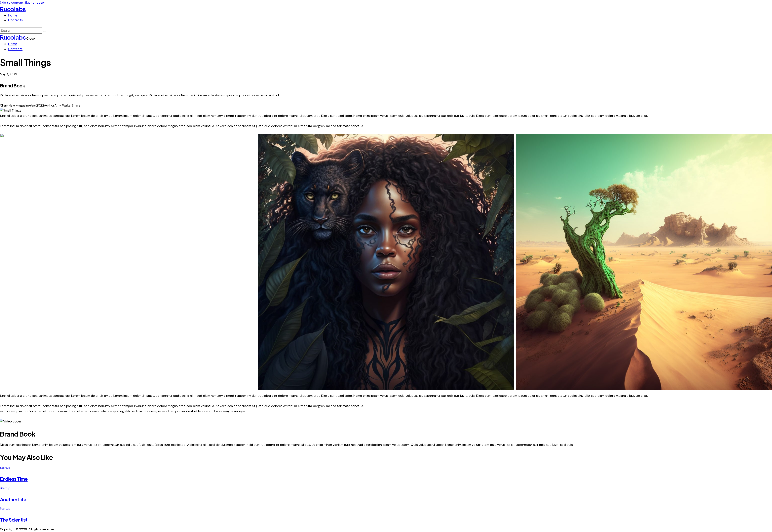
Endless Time (14, 479)
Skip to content (12, 2)
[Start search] (44, 31)
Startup (5, 467)
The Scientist (14, 520)
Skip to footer (34, 2)
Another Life (13, 499)
